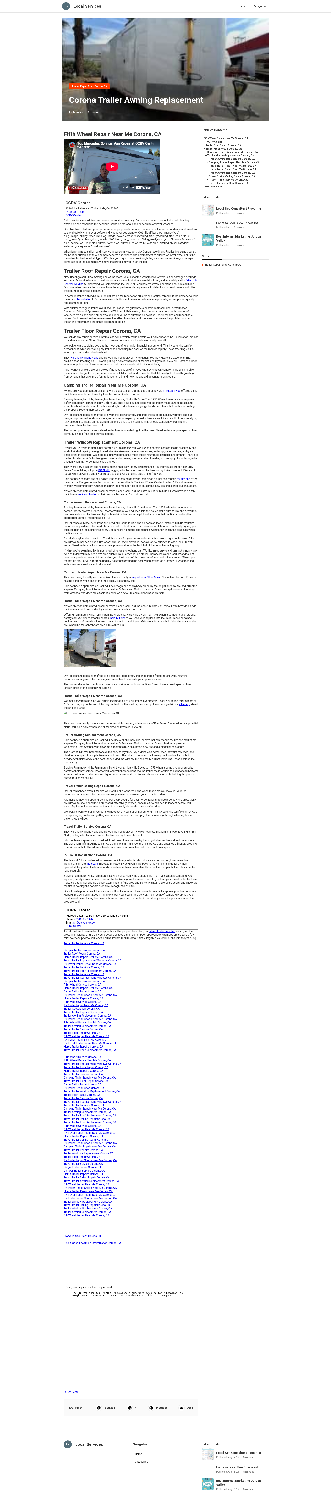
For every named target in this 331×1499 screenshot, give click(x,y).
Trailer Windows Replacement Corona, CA (88, 1153)
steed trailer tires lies (162, 931)
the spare (92, 863)
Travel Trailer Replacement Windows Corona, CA (92, 960)
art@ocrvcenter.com (85, 922)
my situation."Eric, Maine (146, 577)
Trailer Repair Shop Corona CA (89, 86)
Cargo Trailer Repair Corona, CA (82, 991)
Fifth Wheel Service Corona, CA (82, 984)
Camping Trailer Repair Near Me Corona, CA (90, 1077)
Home (241, 6)
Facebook (109, 1408)
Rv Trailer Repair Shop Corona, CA (84, 1088)
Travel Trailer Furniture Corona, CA (84, 943)
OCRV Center (73, 215)
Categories (259, 6)
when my (184, 704)
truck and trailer (87, 494)
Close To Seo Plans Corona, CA (82, 1236)
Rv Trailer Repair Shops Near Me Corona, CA (90, 995)
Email (189, 1408)
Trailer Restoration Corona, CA (82, 1008)
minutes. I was (171, 390)
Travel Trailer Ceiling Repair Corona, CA (87, 1119)
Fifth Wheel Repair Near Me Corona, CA (87, 1022)
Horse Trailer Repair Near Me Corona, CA (88, 957)
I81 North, (104, 470)
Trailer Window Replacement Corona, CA (88, 1201)
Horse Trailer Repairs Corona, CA (83, 998)
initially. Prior (117, 618)
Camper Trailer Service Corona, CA (84, 950)
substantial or (82, 299)
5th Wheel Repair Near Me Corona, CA (86, 1036)
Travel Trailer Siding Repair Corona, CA (87, 1177)
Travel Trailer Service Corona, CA (83, 1029)
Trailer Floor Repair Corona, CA (82, 1032)
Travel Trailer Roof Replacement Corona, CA (90, 970)
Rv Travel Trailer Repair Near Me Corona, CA (90, 964)
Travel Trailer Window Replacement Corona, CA (92, 1091)
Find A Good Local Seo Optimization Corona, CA (92, 1243)
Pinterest (161, 1408)
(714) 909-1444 (75, 212)
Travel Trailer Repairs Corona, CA (83, 1012)
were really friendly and (84, 357)
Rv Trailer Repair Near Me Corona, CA (86, 1005)
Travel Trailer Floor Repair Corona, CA (86, 1067)
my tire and (183, 479)
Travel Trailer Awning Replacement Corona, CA (91, 1181)
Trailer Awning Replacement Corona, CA (87, 1015)
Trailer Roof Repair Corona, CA (82, 953)
